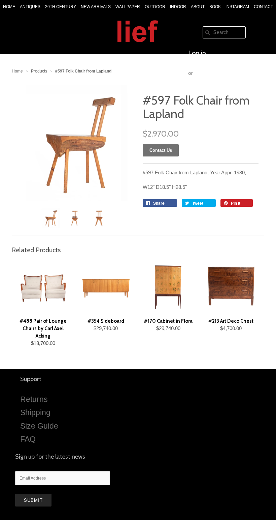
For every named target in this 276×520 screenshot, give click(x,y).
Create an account (214, 93)
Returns (34, 399)
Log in (197, 53)
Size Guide (39, 426)
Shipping (35, 412)
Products (39, 71)
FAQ (28, 439)
